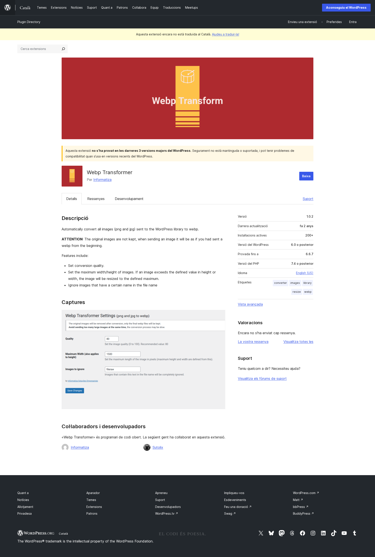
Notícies (23, 500)
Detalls (71, 199)
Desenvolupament (129, 199)
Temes (91, 500)
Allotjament (25, 507)
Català (63, 533)
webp (308, 291)
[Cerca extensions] (63, 49)
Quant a (23, 493)
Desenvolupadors (168, 507)
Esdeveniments (235, 500)
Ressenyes (96, 199)
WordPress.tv (166, 513)
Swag (230, 513)
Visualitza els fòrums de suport (262, 378)
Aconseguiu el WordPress (346, 7)
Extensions (94, 507)
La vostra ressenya (253, 341)
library (307, 282)
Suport (308, 199)
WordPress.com (306, 493)
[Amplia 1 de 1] (219, 316)
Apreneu (161, 493)
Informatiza (102, 179)
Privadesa (24, 513)
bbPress (301, 507)
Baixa (306, 176)
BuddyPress (303, 513)
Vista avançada (250, 304)
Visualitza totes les (298, 341)
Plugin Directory (28, 22)
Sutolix (158, 447)
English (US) (304, 273)
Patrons (91, 513)
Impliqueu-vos (234, 493)
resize (297, 291)
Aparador (93, 493)
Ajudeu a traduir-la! (225, 34)
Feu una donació (238, 507)
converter (280, 282)
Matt (298, 500)
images (295, 282)
